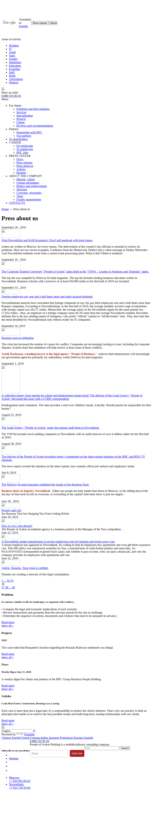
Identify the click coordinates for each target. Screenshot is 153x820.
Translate (29, 734)
